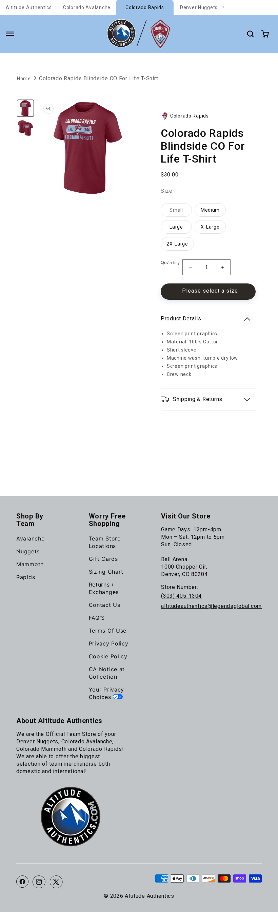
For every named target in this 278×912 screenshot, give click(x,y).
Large (176, 227)
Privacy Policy (108, 643)
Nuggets (28, 551)
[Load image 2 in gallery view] (25, 128)
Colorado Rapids (144, 7)
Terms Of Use (108, 630)
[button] (9, 33)
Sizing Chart (106, 571)
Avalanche (30, 538)
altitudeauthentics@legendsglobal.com (211, 606)
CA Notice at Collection (107, 673)
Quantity (170, 262)
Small (181, 212)
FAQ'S (97, 617)
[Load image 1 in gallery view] (25, 108)
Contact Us (104, 604)
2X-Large (177, 244)
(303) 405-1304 (181, 596)
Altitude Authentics (29, 7)
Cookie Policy (108, 656)
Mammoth (30, 564)
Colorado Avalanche (87, 7)
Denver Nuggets (199, 7)
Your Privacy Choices (106, 693)
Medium (210, 210)
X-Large (210, 227)
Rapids (25, 577)
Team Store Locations (105, 542)
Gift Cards (103, 558)
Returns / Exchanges (104, 588)
